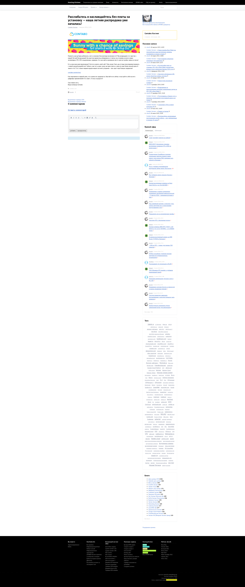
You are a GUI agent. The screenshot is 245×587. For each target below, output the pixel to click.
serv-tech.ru (151, 421)
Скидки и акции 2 (129, 549)
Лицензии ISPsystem (154, 494)
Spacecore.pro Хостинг (155, 509)
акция (172, 439)
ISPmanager (170, 380)
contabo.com (73, 88)
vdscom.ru (161, 431)
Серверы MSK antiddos (111, 570)
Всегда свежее (104, 7)
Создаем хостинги (129, 566)
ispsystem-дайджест (168, 382)
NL (153, 402)
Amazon (166, 327)
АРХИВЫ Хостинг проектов (94, 554)
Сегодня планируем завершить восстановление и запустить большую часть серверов (161, 297)
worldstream (150, 436)
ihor (146, 377)
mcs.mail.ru (150, 394)
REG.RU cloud (170, 414)
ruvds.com (150, 417)
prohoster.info (160, 409)
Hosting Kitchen (74, 2)
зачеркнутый (76, 117)
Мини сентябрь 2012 (167, 554)
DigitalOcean (152, 356)
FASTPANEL (169, 358)
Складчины (72, 7)
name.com (157, 399)
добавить (73, 130)
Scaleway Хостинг (153, 506)
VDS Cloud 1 (108, 552)
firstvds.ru (163, 363)
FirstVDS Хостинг (153, 485)
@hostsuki (145, 23)
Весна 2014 (164, 550)
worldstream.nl (159, 436)
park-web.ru (150, 407)
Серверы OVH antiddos (111, 566)
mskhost (163, 397)
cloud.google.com (151, 344)
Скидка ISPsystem (83, 7)
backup (169, 339)
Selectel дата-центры (154, 481)
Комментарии (149, 130)
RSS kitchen (154, 24)
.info (176, 578)
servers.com (148, 424)
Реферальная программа (160, 460)
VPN (173, 431)
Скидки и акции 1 (129, 547)
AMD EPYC (161, 329)
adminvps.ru (154, 327)
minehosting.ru (168, 394)
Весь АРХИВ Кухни (148, 554)
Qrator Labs (160, 412)
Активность (115, 2)
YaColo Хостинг (152, 502)
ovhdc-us (171, 404)
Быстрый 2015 (165, 549)
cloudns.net (156, 346)
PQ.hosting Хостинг (153, 504)
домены (161, 448)
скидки (153, 463)
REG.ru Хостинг (152, 483)
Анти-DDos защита (110, 547)
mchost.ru (170, 392)
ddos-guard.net (151, 353)
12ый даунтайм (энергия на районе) (159, 138)
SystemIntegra (154, 429)
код (85, 117)
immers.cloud (157, 377)
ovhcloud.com (156, 404)
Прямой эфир (150, 127)
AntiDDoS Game (152, 336)
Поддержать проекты (149, 527)
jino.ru (153, 385)
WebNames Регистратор (155, 490)
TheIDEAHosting (170, 429)
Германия (161, 446)
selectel (158, 419)
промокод (149, 460)
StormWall (171, 426)
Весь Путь (164, 545)
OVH (169, 402)
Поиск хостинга (128, 554)
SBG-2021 (166, 417)
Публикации (158, 130)
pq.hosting (169, 407)
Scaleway (150, 419)
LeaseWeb (156, 387)
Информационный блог (93, 547)
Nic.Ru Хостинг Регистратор (156, 498)
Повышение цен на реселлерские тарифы (161, 214)
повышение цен (167, 458)
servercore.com (160, 422)
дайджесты (166, 24)
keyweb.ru (159, 385)
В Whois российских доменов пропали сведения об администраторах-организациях (160, 255)
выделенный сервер (151, 446)
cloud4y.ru (171, 344)
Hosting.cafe (127, 552)
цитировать (82, 117)
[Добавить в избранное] (75, 92)
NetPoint (170, 399)
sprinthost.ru (156, 426)
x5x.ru (166, 436)
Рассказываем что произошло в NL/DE (160, 264)
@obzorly (152, 23)
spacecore (161, 424)
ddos (164, 351)
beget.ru (150, 341)
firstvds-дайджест (152, 363)
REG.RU (163, 414)
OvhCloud (148, 404)
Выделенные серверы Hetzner (77, 101)
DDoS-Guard (170, 351)
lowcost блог (127, 550)
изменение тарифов (159, 451)
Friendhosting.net (160, 365)
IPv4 (161, 380)
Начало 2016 (164, 547)
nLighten (157, 402)
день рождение (169, 446)
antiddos (167, 334)
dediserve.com (168, 353)
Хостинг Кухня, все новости (131, 556)
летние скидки (156, 453)
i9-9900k (167, 375)
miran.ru (150, 397)
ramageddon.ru (149, 414)
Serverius (168, 421)
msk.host (156, 397)
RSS (159, 37)
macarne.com (167, 390)
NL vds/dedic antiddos (111, 556)
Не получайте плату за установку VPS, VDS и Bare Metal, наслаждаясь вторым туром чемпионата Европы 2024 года (160, 67)
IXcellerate (147, 385)
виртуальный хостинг (168, 441)
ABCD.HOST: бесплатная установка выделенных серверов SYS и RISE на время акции (160, 146)
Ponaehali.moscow (159, 407)
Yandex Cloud (152, 487)
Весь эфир (147, 312)
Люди (107, 2)
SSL (166, 426)
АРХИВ (160, 24)
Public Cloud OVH (151, 412)
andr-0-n (151, 276)
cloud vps (168, 341)
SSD (162, 426)
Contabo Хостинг (73, 27)
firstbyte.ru (156, 360)
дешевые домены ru (151, 448)
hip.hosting (148, 375)
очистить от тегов (96, 117)
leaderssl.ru (148, 387)
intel (157, 380)
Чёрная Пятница (155, 465)
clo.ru (163, 341)
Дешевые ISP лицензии (111, 562)
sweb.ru (147, 429)
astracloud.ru (160, 336)
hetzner (158, 370)
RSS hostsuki (146, 24)
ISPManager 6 (149, 382)
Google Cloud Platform (154, 368)
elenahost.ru (160, 356)
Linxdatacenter (152, 390)
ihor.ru (151, 378)
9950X (170, 324)
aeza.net (160, 327)
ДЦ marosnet (148, 451)
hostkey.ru (154, 375)
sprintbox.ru (148, 426)
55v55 (175, 576)
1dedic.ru (151, 324)
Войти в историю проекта (94, 558)
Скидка (147, 463)
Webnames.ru (169, 434)
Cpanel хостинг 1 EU (110, 548)
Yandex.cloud (155, 439)
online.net (164, 402)
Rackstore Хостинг (153, 500)
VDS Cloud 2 (108, 554)
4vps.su (165, 324)
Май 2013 (164, 552)
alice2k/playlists (160, 23)
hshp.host (161, 375)
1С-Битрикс (158, 324)
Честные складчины (110, 564)
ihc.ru (172, 375)
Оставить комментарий (77, 110)
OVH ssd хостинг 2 (110, 560)
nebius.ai (163, 399)
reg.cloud (156, 414)
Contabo (172, 346)
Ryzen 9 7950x (158, 417)
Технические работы (161, 463)
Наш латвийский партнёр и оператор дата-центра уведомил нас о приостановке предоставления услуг (161, 205)
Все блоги (147, 518)
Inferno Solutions (168, 378)
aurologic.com (151, 339)
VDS (156, 431)
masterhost (163, 392)
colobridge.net (164, 346)
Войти (161, 2)
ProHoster (152, 409)
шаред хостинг (166, 465)
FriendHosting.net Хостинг (155, 513)
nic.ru (149, 402)
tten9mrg (151, 261)
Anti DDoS (154, 331)
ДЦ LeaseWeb (169, 448)
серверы (170, 460)
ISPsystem (158, 382)
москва (164, 453)
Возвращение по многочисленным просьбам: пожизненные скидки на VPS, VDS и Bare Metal (161, 89)
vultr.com (151, 434)
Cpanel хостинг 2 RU (110, 550)
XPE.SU (171, 436)
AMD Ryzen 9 (169, 329)
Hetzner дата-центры (154, 488)
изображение (87, 117)
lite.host (160, 390)
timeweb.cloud (149, 431)
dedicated (160, 353)
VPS (146, 434)
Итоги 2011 (164, 558)
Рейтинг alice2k (91, 549)
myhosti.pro (149, 399)
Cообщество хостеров (93, 556)
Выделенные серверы (166, 443)
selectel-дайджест (167, 419)
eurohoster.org (160, 358)
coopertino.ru (161, 348)
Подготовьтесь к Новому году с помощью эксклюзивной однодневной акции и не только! (161, 98)
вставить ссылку (90, 117)
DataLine (159, 351)
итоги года (148, 453)
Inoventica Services (150, 380)
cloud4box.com (161, 344)
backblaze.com (161, 339)
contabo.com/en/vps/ (74, 72)
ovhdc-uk (164, 404)
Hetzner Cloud (166, 370)
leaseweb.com (165, 387)
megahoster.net (159, 394)
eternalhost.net (151, 358)
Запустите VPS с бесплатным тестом (159, 220)
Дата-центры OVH (153, 479)
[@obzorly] (147, 18)
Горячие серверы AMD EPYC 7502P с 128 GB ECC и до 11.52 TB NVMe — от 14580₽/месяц (161, 228)
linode (172, 387)
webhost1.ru (160, 434)
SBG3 (171, 417)
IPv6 (165, 380)
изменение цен (170, 451)
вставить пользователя (92, 117)
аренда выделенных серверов (153, 441)
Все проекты (90, 545)
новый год (154, 455)
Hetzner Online (151, 373)
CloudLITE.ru (148, 346)
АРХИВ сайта (139, 2)
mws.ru (169, 397)
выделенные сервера (152, 443)
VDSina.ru (168, 431)
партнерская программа (154, 458)
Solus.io (155, 424)
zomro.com (165, 439)
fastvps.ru (149, 360)
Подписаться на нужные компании (93, 2)
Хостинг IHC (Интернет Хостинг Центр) (159, 515)
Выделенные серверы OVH (76, 100)
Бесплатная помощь (127, 2)
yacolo (147, 439)
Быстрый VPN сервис (129, 545)
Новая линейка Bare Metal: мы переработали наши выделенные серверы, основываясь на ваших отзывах (161, 52)
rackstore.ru (168, 412)
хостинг (171, 463)
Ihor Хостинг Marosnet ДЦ (156, 496)
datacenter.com (151, 351)
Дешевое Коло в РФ (111, 568)
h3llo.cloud (152, 370)
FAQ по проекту (150, 2)
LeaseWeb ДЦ (152, 508)
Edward (151, 142)
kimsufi (165, 385)
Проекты (93, 7)
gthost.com (169, 368)
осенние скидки (163, 455)
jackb (150, 164)
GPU (163, 368)
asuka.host (169, 336)
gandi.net (169, 365)
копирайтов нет (172, 574)
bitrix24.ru (157, 341)
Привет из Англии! (163, 111)
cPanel (168, 348)
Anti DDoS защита (163, 331)
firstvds (170, 360)
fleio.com (170, 363)
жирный (71, 117)
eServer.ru (168, 356)
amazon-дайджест (152, 329)
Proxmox (167, 409)
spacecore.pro (170, 424)
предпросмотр (82, 130)
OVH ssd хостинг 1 (110, 558)
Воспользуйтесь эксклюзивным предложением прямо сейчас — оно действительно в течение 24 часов (161, 118)
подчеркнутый (78, 117)
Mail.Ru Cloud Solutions (152, 392)
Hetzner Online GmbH (164, 373)
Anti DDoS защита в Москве (156, 334)
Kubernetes (171, 385)
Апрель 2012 (164, 556)
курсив (73, 117)
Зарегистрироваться (171, 2)
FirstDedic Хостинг (153, 492)
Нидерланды (170, 453)
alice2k (72, 92)
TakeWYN (162, 429)
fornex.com (150, 365)
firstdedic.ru (163, 360)
